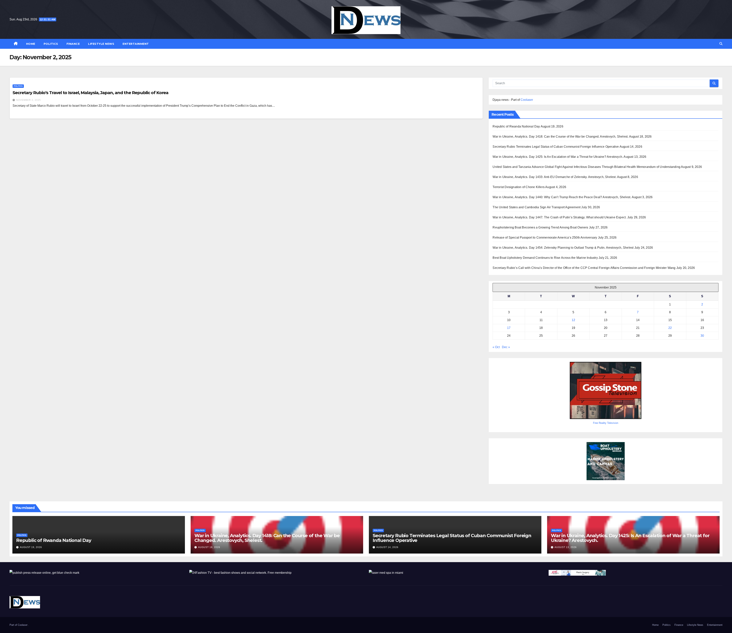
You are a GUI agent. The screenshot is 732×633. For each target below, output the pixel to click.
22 (670, 327)
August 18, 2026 (209, 547)
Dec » (506, 347)
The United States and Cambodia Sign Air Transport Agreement (536, 207)
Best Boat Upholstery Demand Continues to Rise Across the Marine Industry (545, 257)
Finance (73, 44)
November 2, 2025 (28, 100)
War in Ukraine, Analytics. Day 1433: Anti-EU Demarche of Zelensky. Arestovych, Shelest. (554, 177)
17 (508, 327)
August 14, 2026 (387, 547)
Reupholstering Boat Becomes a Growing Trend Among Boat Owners (540, 227)
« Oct (496, 347)
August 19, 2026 (31, 547)
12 (573, 320)
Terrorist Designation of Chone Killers (519, 187)
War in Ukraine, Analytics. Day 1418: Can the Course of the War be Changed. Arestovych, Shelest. (560, 136)
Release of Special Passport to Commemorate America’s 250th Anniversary (545, 237)
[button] (720, 43)
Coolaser (527, 99)
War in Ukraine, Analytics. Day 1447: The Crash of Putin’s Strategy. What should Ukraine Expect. (559, 217)
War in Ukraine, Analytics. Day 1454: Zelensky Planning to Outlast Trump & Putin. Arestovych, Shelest (563, 247)
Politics (51, 44)
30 (702, 335)
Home (30, 44)
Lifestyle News (101, 44)
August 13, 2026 (566, 547)
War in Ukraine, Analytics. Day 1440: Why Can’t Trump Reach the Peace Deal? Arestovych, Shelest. (562, 197)
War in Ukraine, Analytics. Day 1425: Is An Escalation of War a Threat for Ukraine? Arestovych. (558, 156)
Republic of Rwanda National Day (516, 126)
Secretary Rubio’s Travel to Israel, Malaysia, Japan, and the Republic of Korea (90, 92)
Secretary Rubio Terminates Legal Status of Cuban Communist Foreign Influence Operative (556, 146)
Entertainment (136, 44)
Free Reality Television (605, 422)
